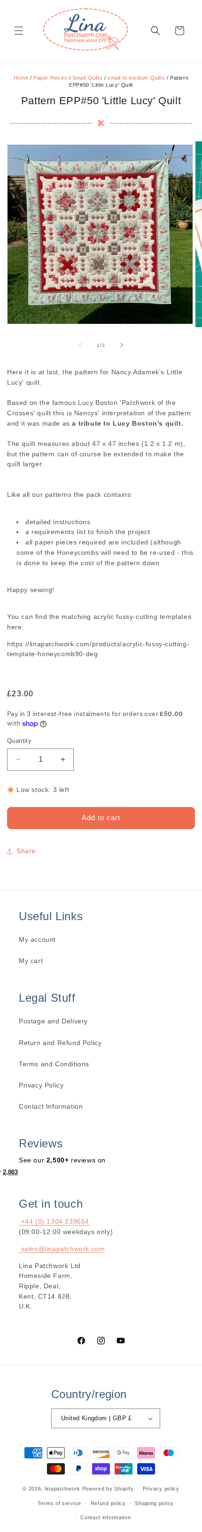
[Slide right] (121, 345)
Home (21, 78)
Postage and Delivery (53, 1021)
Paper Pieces (50, 78)
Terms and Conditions (54, 1064)
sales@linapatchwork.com (62, 1248)
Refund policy (108, 1503)
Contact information (105, 1517)
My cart (31, 960)
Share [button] (26, 851)
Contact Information (51, 1106)
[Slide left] (80, 345)
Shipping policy (154, 1503)
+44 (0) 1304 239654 (54, 1221)
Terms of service (59, 1503)
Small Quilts (87, 78)
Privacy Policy (41, 1085)
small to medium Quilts (136, 78)
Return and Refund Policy (60, 1042)
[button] (18, 30)
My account (37, 939)
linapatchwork (62, 1488)
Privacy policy (161, 1488)
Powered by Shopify (108, 1488)
